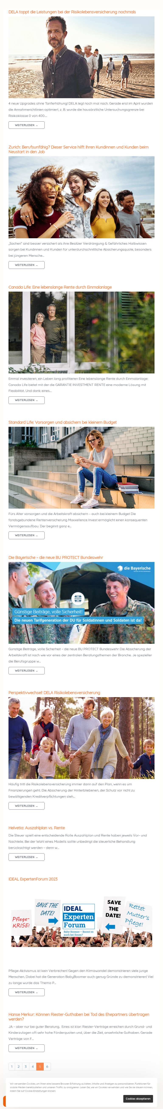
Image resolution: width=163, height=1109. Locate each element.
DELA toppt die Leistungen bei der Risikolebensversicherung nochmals (72, 11)
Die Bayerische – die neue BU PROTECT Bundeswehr (55, 557)
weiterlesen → (26, 125)
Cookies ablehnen (107, 1098)
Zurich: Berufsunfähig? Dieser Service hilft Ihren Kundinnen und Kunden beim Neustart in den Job (78, 149)
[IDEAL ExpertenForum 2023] (81, 924)
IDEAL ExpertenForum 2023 (32, 879)
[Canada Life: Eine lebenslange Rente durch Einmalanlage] (81, 332)
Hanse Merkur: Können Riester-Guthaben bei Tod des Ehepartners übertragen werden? (78, 1017)
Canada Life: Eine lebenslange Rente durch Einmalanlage (60, 287)
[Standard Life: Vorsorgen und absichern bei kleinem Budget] (81, 468)
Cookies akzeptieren (138, 1098)
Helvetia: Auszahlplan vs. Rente (36, 827)
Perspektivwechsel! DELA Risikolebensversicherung (54, 692)
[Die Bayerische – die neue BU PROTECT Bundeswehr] (81, 603)
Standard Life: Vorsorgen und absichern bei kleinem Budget (62, 422)
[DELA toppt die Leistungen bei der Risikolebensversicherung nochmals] (81, 57)
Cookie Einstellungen (69, 1090)
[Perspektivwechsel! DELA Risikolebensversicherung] (81, 738)
